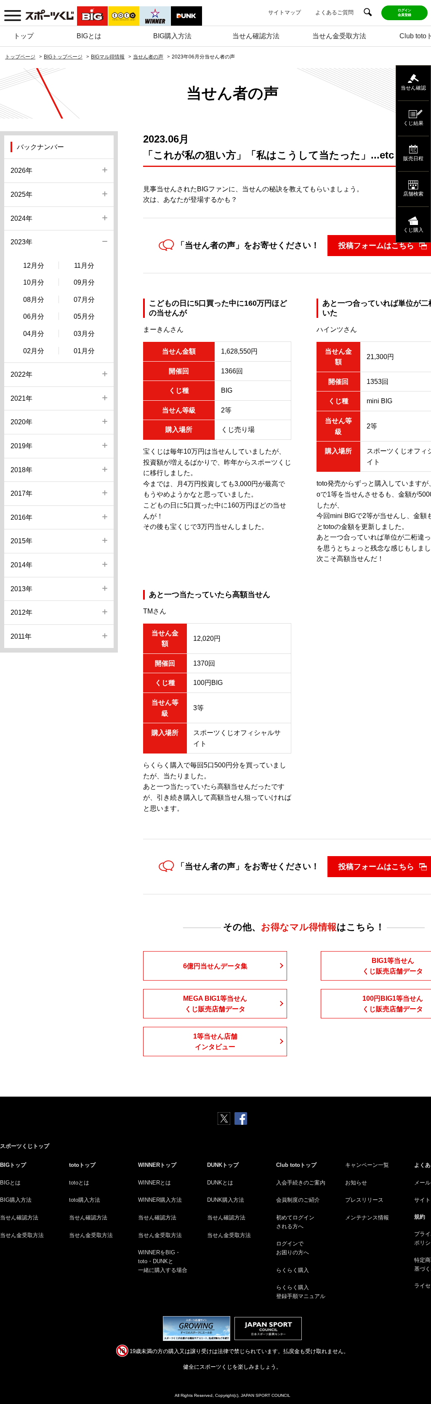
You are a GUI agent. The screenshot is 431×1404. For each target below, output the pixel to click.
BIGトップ (13, 1165)
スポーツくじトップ (24, 1146)
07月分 (84, 299)
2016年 (21, 517)
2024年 (21, 218)
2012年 (21, 612)
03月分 (84, 333)
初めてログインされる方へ (295, 1221)
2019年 (21, 445)
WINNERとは (154, 1182)
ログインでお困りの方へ (292, 1248)
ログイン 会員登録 (404, 12)
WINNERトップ (157, 1165)
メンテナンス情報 (367, 1217)
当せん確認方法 (255, 36)
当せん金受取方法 (339, 36)
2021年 (21, 398)
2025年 (21, 194)
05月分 (84, 316)
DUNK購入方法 (225, 1200)
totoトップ (82, 1165)
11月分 (84, 265)
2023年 (21, 242)
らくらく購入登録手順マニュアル (300, 1291)
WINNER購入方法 (160, 1200)
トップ (23, 36)
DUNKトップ (223, 1165)
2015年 (21, 541)
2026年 (21, 170)
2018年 (21, 469)
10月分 (33, 282)
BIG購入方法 (172, 36)
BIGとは (89, 36)
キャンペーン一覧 (367, 1165)
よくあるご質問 (334, 12)
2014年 (21, 564)
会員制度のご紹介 (298, 1200)
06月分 (33, 316)
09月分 (84, 282)
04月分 (33, 333)
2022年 (21, 374)
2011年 (21, 636)
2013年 (21, 588)
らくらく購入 (292, 1270)
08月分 (33, 299)
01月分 (84, 350)
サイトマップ (284, 12)
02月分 (33, 350)
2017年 (21, 493)
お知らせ (356, 1182)
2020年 (21, 422)
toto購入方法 (84, 1200)
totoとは (79, 1182)
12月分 (33, 265)
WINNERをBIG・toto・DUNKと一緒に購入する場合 (162, 1261)
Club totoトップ (296, 1165)
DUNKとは (220, 1182)
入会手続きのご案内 (300, 1182)
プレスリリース (364, 1200)
